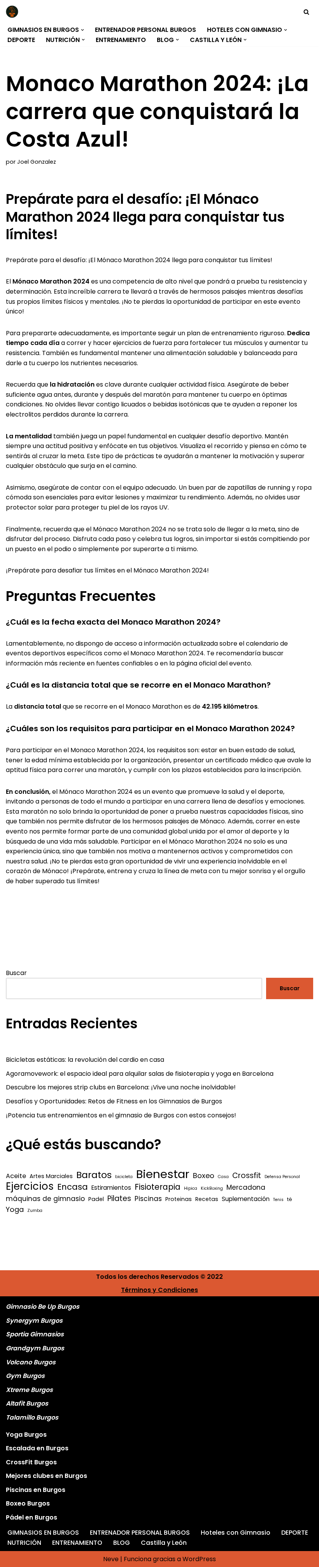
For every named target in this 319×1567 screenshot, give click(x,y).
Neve (111, 1559)
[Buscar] (306, 12)
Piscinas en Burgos (35, 1489)
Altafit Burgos (27, 1403)
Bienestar (162, 1174)
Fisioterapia (158, 1187)
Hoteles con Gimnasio (235, 1532)
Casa (223, 1177)
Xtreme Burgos (29, 1389)
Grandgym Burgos (35, 1348)
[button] (82, 30)
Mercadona (245, 1187)
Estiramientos (111, 1188)
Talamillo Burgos (32, 1417)
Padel (96, 1199)
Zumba (34, 1210)
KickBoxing (212, 1188)
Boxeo (203, 1175)
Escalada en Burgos (37, 1448)
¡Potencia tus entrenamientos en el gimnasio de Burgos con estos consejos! (121, 1115)
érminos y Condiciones (161, 1289)
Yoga (15, 1209)
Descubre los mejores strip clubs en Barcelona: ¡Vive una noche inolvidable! (121, 1087)
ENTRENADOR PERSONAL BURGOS (145, 29)
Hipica (190, 1188)
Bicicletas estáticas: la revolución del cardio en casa (85, 1059)
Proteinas (178, 1199)
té (289, 1199)
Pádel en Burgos (31, 1517)
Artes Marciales (51, 1176)
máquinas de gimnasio (45, 1198)
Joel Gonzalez (36, 162)
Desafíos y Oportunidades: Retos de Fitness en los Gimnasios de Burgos (114, 1101)
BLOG (121, 1542)
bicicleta (124, 1177)
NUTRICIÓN (24, 1542)
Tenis (278, 1200)
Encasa (72, 1187)
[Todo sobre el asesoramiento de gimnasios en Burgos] (14, 11)
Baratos (94, 1175)
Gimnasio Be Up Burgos (42, 1306)
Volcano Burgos (31, 1362)
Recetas (206, 1199)
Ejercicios (30, 1187)
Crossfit (246, 1176)
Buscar (16, 972)
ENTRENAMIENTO (121, 39)
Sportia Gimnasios (35, 1334)
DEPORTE (21, 39)
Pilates (119, 1199)
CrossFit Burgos (31, 1462)
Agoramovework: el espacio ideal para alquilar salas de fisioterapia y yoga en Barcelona (139, 1073)
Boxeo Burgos (28, 1503)
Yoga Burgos (26, 1434)
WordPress (199, 1559)
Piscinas (148, 1198)
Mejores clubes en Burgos (46, 1475)
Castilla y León (164, 1542)
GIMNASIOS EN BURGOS (43, 1532)
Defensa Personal (282, 1177)
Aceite (16, 1175)
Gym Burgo (23, 1375)
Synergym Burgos (34, 1320)
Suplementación (246, 1199)
